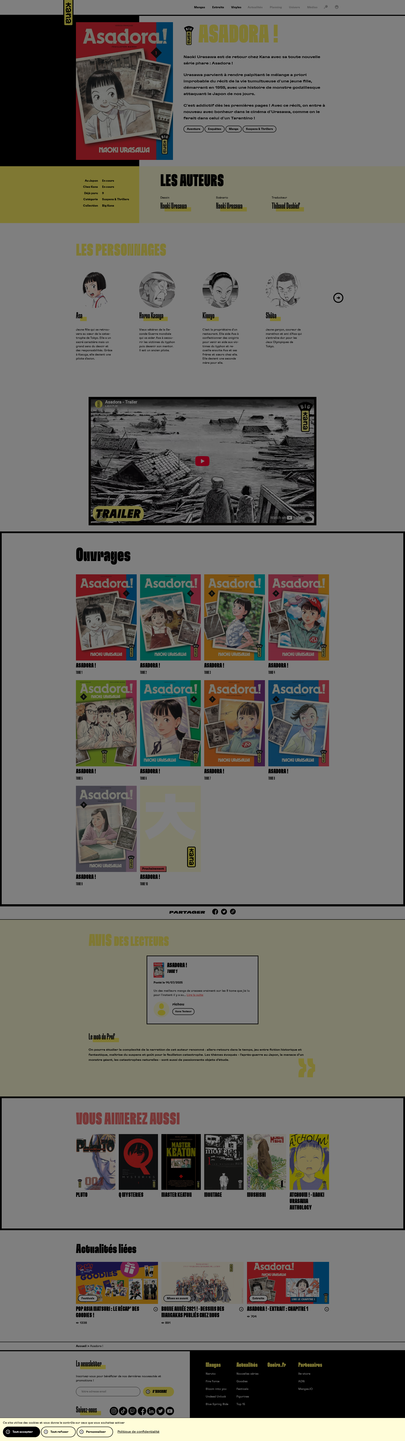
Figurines (242, 1396)
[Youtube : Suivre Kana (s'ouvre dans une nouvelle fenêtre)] (170, 1412)
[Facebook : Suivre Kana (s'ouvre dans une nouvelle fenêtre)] (142, 1412)
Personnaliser (96, 1431)
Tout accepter (22, 1431)
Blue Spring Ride (217, 1404)
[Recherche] (326, 7)
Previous (66, 298)
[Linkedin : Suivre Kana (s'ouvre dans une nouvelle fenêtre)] (151, 1412)
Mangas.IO (305, 1389)
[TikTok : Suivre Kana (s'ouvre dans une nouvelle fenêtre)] (123, 1412)
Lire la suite (195, 995)
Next (338, 298)
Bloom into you (216, 1389)
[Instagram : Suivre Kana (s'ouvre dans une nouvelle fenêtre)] (114, 1412)
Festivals (242, 1389)
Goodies (242, 1381)
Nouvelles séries (247, 1373)
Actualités (247, 1365)
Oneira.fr (276, 1365)
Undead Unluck (216, 1396)
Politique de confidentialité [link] (138, 1431)
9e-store (304, 1373)
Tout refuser (59, 1431)
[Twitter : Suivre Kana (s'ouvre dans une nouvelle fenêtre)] (160, 1412)
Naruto (211, 1373)
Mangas (213, 1365)
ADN (301, 1381)
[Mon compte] (337, 7)
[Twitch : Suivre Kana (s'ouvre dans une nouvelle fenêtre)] (132, 1412)
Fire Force (212, 1381)
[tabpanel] (202, 990)
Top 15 (240, 1404)
